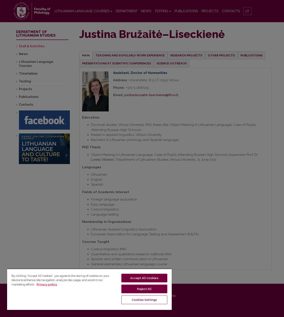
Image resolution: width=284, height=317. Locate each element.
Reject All (144, 289)
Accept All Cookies (144, 278)
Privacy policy (47, 284)
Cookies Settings (144, 299)
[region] (89, 289)
